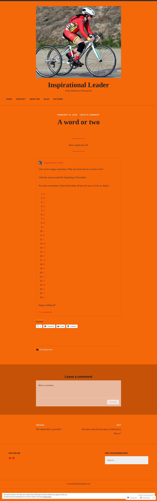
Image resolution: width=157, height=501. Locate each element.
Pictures (58, 99)
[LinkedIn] (13, 458)
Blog (46, 99)
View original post (45, 312)
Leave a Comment (90, 115)
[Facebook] (10, 458)
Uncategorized (45, 349)
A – (45, 194)
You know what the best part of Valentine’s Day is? (101, 429)
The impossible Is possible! (48, 427)
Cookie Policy (47, 497)
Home (9, 99)
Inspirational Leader (78, 85)
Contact (21, 99)
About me (35, 99)
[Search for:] (126, 460)
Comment (113, 402)
